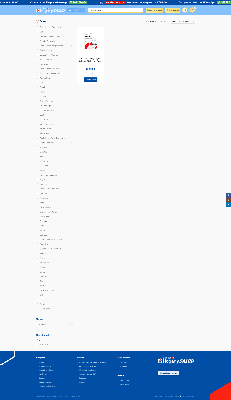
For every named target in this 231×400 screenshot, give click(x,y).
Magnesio (44, 147)
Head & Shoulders (48, 290)
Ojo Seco (44, 115)
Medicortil (91, 65)
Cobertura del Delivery (87, 366)
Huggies (43, 253)
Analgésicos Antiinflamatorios (53, 138)
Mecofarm (44, 165)
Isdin (42, 156)
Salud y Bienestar (47, 41)
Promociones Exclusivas (50, 68)
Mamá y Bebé (46, 59)
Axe (41, 281)
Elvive (42, 272)
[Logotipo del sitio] (50, 9)
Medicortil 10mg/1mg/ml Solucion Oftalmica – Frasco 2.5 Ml (90, 61)
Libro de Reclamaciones (168, 373)
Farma (42, 92)
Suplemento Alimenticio (50, 249)
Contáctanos (124, 384)
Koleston (44, 161)
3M (41, 295)
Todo (41, 340)
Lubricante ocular (47, 110)
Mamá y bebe (45, 309)
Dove (42, 225)
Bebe (42, 202)
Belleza (43, 32)
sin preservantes (47, 124)
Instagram (123, 366)
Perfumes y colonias (48, 175)
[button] (90, 79)
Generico (44, 244)
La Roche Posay (46, 216)
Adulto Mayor (46, 78)
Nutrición (44, 64)
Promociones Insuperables (51, 45)
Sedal (42, 304)
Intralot (82, 382)
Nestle (43, 285)
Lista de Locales (125, 380)
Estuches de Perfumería (50, 188)
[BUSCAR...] (140, 10)
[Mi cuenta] (185, 10)
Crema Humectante (48, 212)
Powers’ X (44, 267)
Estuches (44, 198)
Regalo (43, 87)
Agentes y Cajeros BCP (87, 374)
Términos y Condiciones (87, 370)
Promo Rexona (46, 101)
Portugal (43, 221)
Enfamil (43, 96)
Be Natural (44, 262)
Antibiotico (44, 133)
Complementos (46, 142)
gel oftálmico (45, 128)
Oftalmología (45, 105)
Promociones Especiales (50, 27)
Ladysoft (43, 299)
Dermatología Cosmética (50, 36)
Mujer (42, 179)
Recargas (82, 378)
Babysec (43, 235)
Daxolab (43, 152)
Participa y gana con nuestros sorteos (92, 362)
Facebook (123, 362)
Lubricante (44, 119)
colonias (43, 193)
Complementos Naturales (51, 239)
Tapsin (42, 170)
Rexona (43, 230)
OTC (42, 82)
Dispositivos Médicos (49, 55)
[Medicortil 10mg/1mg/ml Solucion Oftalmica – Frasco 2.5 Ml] (91, 41)
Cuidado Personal (47, 50)
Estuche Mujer (46, 207)
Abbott (43, 276)
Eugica (42, 258)
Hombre (43, 184)
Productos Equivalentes (50, 73)
